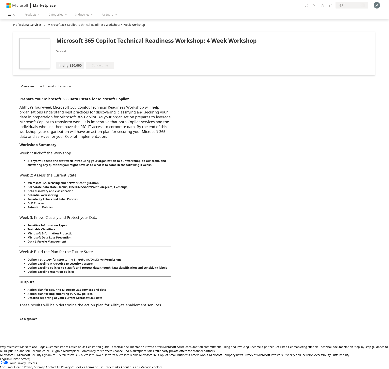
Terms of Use (94, 367)
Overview (27, 86)
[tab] (28, 86)
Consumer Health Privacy (16, 367)
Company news (233, 355)
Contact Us (53, 367)
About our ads (130, 367)
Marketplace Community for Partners (87, 351)
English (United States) (15, 359)
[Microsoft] (17, 5)
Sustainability (340, 355)
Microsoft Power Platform (98, 355)
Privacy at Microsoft (257, 355)
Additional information (55, 86)
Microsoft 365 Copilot (153, 355)
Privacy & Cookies (73, 367)
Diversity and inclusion (298, 355)
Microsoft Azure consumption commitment (192, 347)
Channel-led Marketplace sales (133, 351)
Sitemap (39, 367)
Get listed (281, 347)
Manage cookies (151, 367)
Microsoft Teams (127, 355)
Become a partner (262, 347)
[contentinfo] (45, 24)
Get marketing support (303, 347)
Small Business (178, 355)
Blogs (41, 347)
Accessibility (322, 355)
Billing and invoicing (235, 347)
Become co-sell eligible (46, 351)
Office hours (77, 347)
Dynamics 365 (51, 355)
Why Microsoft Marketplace (18, 347)
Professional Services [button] (27, 25)
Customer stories (57, 347)
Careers (194, 355)
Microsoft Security (29, 355)
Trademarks (112, 367)
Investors (277, 355)
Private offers (153, 347)
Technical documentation (127, 347)
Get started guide (97, 347)
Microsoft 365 (71, 355)
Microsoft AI (8, 355)
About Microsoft (211, 355)
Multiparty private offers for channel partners (185, 351)
